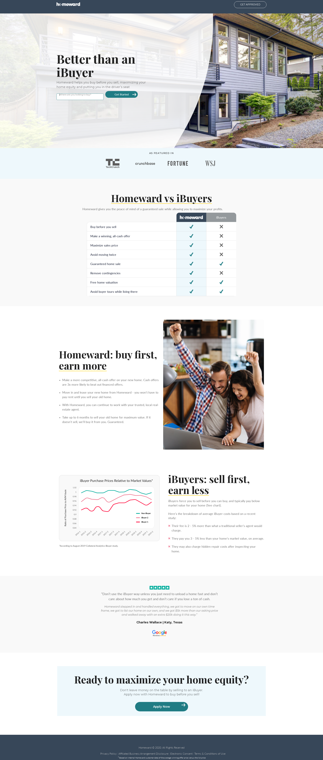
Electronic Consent (181, 753)
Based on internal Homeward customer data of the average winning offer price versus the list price (162, 757)
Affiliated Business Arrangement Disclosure (143, 753)
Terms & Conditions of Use (209, 753)
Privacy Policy (108, 753)
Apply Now (161, 707)
